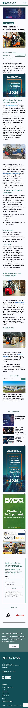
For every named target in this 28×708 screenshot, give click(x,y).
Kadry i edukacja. (5, 693)
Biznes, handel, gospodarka (7, 687)
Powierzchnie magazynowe (8, 23)
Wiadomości (4, 684)
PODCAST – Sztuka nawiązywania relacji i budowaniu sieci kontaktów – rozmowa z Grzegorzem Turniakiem (20, 431)
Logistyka (4, 698)
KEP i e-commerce (5, 695)
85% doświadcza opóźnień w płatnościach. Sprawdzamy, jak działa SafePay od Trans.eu (20, 417)
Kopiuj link (19, 55)
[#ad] (14, 13)
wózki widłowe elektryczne (11, 105)
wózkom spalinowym (19, 302)
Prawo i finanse (5, 690)
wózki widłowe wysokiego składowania (11, 173)
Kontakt (14, 646)
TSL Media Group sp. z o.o (10, 705)
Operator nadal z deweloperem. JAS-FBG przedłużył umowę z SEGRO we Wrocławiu (13, 395)
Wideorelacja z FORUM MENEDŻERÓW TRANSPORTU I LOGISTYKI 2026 (19, 439)
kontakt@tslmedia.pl (6, 673)
